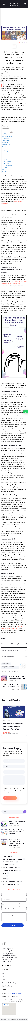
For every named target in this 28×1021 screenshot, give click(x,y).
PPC (5, 876)
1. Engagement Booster (7, 151)
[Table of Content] (11, 131)
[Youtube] (8, 965)
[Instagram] (13, 965)
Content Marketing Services (13, 859)
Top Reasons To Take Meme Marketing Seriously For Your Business (7, 142)
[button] (25, 4)
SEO (5, 879)
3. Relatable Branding (7, 162)
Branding (7, 856)
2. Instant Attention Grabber (6, 157)
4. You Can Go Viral (8, 166)
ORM (5, 873)
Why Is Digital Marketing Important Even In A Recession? (16, 831)
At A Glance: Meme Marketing (7, 135)
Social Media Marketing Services (8, 667)
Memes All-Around (5, 170)
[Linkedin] (10, 965)
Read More (6, 732)
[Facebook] (5, 965)
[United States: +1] (3, 905)
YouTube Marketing (11, 884)
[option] (14, 721)
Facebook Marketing (11, 867)
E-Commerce (8, 864)
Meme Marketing (6, 663)
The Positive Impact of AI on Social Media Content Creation (13, 726)
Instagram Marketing (11, 870)
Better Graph (7, 43)
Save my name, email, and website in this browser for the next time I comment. (14, 791)
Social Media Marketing (10, 672)
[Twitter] (3, 965)
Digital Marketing (10, 862)
